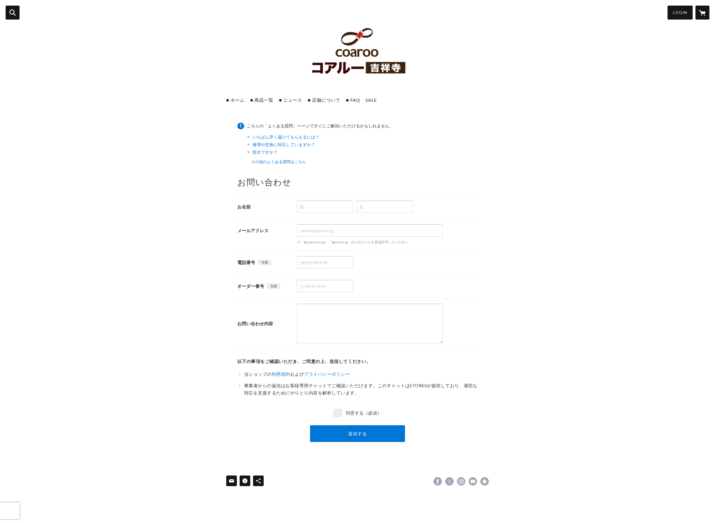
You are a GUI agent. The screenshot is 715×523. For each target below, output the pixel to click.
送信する (357, 433)
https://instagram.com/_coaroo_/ (461, 481)
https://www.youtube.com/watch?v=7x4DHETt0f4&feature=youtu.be (473, 481)
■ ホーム (235, 100)
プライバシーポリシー (327, 374)
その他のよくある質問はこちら (278, 161)
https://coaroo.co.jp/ (484, 481)
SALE (371, 100)
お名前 (244, 206)
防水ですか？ (265, 151)
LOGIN (680, 12)
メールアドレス (253, 230)
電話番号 (246, 262)
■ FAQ (353, 100)
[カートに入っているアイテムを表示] (702, 13)
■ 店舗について (324, 100)
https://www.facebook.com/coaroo (437, 481)
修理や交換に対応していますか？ (283, 144)
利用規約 (281, 374)
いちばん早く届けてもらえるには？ (286, 136)
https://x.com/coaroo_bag (449, 481)
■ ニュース (290, 100)
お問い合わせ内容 (255, 323)
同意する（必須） (364, 412)
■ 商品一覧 (261, 100)
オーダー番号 (250, 286)
